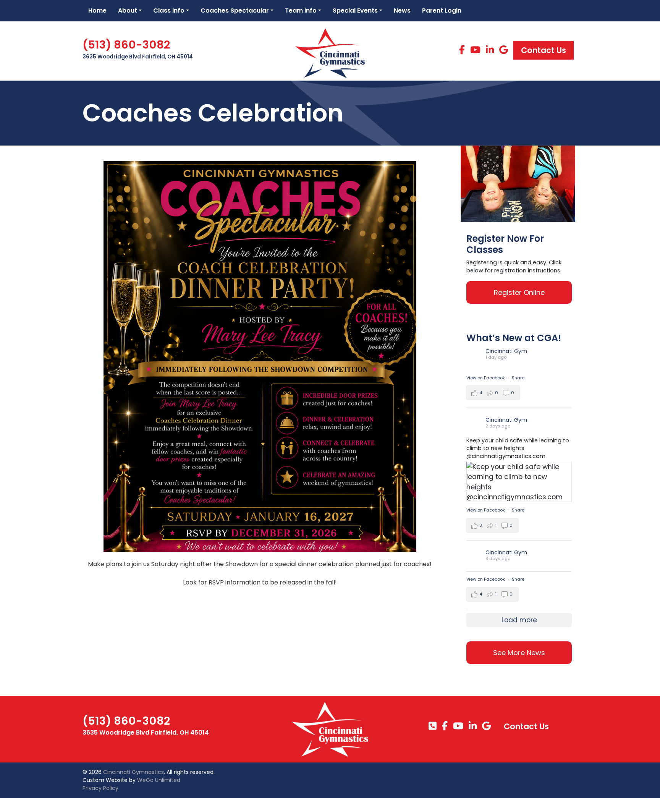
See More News (519, 652)
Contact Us (543, 50)
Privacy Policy (100, 788)
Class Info (168, 10)
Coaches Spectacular (235, 10)
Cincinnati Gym (506, 351)
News (402, 10)
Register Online (519, 292)
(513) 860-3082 (126, 44)
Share (518, 378)
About (127, 10)
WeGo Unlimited (158, 780)
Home (97, 10)
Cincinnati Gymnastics (133, 772)
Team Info (301, 10)
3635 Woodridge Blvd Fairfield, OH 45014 (137, 56)
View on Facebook (486, 378)
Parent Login (441, 10)
